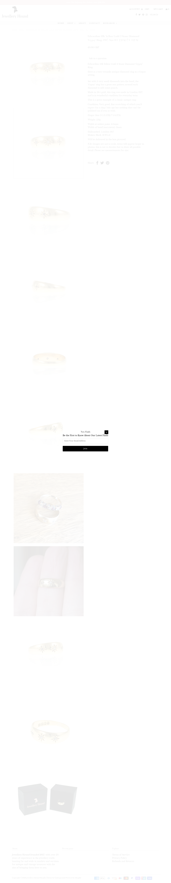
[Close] (106, 432)
